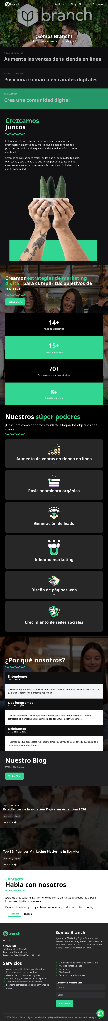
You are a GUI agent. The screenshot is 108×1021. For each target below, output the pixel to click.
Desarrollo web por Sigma (90, 1017)
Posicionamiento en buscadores (22, 972)
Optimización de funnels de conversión (78, 962)
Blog (73, 4)
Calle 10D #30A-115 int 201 (27, 955)
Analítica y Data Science (70, 965)
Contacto (98, 4)
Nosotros (84, 4)
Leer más (8, 822)
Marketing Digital (12, 816)
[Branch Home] (12, 4)
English (28, 913)
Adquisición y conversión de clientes (24, 981)
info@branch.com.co (20, 952)
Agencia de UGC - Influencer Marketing (25, 969)
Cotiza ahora (15, 301)
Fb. (4, 940)
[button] (100, 1013)
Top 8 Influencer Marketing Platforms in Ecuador (41, 851)
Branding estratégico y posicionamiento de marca (27, 986)
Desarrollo (64, 969)
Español (15, 913)
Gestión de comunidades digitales (23, 975)
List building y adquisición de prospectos (26, 978)
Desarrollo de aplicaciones (72, 975)
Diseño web (64, 972)
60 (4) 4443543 (20, 949)
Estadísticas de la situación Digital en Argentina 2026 (44, 809)
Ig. (9, 940)
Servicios (59, 4)
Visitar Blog (14, 776)
